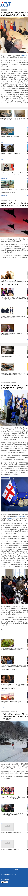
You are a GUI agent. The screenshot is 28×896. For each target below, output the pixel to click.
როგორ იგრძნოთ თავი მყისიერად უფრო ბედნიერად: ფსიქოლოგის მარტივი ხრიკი (11, 702)
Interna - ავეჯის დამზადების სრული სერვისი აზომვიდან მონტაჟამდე (11, 356)
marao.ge (3, 690)
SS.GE (2, 107)
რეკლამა (16, 871)
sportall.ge (3, 801)
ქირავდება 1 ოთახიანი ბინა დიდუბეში (10, 849)
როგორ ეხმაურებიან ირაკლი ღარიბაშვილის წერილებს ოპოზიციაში (11, 334)
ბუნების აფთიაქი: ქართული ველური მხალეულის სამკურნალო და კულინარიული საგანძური (12, 649)
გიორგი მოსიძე (20, 516)
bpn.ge (2, 322)
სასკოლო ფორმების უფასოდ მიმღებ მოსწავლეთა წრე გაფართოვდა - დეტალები (13, 317)
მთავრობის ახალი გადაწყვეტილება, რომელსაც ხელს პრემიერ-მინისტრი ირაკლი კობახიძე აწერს (14, 173)
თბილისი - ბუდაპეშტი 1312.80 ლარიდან (10, 153)
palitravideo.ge (4, 178)
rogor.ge (2, 707)
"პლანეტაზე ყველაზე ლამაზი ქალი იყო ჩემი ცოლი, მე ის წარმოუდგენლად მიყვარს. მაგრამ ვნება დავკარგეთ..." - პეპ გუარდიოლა (14, 814)
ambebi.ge (3, 285)
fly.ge (2, 142)
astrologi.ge (3, 818)
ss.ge (2, 838)
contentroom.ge (4, 360)
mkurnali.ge (3, 654)
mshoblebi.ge (3, 670)
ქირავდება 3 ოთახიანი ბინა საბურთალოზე (11, 832)
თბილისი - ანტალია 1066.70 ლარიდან (10, 136)
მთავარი (15, 869)
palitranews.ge (4, 339)
